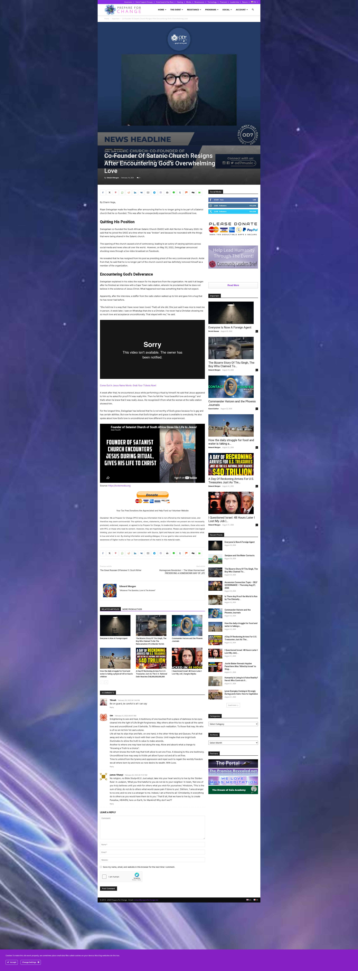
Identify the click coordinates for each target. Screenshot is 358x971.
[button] (253, 9)
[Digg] (193, 192)
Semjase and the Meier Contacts (240, 555)
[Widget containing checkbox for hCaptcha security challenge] (121, 876)
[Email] (148, 192)
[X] (109, 192)
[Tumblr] (180, 192)
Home (161, 9)
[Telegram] (154, 192)
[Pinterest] (115, 192)
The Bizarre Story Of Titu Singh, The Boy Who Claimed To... (231, 364)
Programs (210, 9)
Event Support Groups (144, 2)
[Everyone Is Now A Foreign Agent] (116, 625)
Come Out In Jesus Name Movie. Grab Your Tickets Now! (128, 385)
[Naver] (199, 192)
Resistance (193, 9)
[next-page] (106, 682)
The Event (175, 9)
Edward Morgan (113, 178)
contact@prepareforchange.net (146, 900)
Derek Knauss (213, 331)
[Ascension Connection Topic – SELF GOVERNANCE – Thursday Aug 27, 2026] (215, 586)
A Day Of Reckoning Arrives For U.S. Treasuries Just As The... (231, 480)
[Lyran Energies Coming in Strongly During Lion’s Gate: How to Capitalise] (215, 694)
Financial (223, 2)
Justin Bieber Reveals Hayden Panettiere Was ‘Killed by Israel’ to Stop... (240, 666)
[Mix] (186, 192)
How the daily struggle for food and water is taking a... (231, 441)
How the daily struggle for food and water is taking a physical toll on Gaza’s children (116, 674)
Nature (245, 2)
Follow (252, 206)
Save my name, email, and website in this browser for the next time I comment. (139, 867)
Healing (180, 2)
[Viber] (160, 192)
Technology (212, 2)
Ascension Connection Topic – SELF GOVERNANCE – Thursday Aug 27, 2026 (241, 585)
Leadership (234, 2)
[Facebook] (103, 192)
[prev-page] (101, 682)
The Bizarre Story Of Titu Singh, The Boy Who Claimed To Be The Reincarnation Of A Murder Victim (151, 641)
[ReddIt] (128, 192)
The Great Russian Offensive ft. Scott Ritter (120, 570)
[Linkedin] (135, 192)
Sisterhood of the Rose (165, 2)
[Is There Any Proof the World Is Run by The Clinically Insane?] (215, 600)
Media (188, 2)
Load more (232, 705)
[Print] (167, 192)
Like (254, 200)
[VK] (141, 192)
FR (257, 900)
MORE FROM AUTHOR (132, 609)
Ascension (128, 2)
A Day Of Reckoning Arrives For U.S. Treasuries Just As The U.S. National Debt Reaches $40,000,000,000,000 (151, 674)
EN (254, 2)
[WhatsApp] (122, 192)
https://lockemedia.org (119, 485)
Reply (112, 707)
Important (115, 18)
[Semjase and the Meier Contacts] (215, 559)
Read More (233, 285)
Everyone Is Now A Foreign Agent (114, 638)
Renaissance (199, 2)
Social (226, 9)
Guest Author (213, 409)
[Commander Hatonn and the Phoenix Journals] (188, 625)
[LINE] (173, 192)
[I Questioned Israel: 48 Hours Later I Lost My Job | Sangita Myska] (188, 658)
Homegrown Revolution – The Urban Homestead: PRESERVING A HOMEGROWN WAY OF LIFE (182, 571)
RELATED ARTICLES (110, 609)
